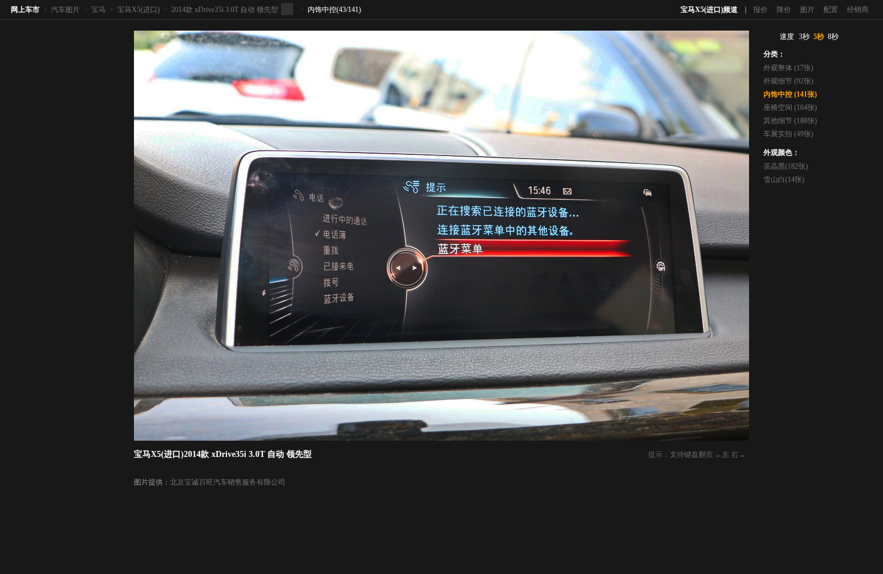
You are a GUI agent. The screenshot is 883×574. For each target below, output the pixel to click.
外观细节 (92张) (788, 81)
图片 (807, 9)
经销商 (858, 9)
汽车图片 (65, 9)
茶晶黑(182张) (785, 166)
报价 (760, 9)
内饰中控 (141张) (790, 94)
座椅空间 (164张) (790, 107)
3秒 (804, 36)
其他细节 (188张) (790, 120)
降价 (784, 9)
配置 (831, 9)
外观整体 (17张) (788, 68)
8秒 (833, 36)
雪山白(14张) (783, 179)
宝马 (98, 9)
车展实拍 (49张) (788, 134)
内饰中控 (322, 9)
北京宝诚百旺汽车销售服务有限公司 (227, 482)
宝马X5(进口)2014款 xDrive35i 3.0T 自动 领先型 (223, 454)
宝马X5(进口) (138, 9)
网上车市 (25, 9)
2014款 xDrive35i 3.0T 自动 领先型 (224, 9)
